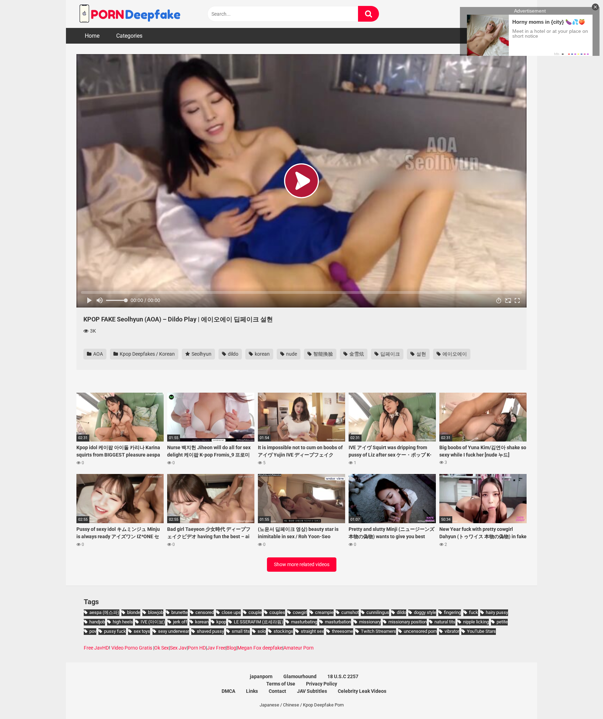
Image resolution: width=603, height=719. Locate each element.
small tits (241, 631)
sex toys (142, 631)
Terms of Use (280, 684)
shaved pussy (210, 631)
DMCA (228, 691)
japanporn (261, 676)
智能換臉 (322, 354)
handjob (97, 621)
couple (255, 612)
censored (204, 612)
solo (262, 631)
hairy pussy (497, 612)
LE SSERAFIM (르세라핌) (258, 621)
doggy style (425, 612)
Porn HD (197, 648)
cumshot (350, 612)
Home (92, 35)
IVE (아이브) (153, 621)
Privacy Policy (321, 684)
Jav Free (216, 648)
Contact (277, 691)
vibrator (452, 631)
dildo (232, 354)
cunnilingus (377, 612)
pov (92, 631)
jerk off (180, 621)
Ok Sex (161, 648)
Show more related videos (301, 564)
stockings (283, 631)
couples (277, 612)
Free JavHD (96, 648)
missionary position (407, 621)
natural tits (444, 621)
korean (262, 354)
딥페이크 (389, 354)
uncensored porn (420, 631)
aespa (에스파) (104, 612)
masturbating (304, 621)
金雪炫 (356, 354)
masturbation (338, 621)
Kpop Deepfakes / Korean (147, 354)
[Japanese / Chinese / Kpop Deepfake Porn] (128, 14)
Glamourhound (300, 676)
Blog (231, 648)
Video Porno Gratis (131, 648)
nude (291, 354)
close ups (231, 612)
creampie (324, 612)
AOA (97, 354)
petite (502, 621)
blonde (133, 612)
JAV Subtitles (312, 691)
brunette (179, 612)
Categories (129, 35)
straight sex (312, 631)
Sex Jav (178, 648)
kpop (221, 621)
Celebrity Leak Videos (362, 691)
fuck (473, 612)
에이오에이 (454, 354)
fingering (452, 612)
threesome (342, 631)
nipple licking (476, 621)
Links (252, 691)
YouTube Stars (481, 631)
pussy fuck (115, 631)
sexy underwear (173, 631)
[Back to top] (579, 698)
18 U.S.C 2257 (342, 676)
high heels (123, 621)
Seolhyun (201, 354)
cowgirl (300, 612)
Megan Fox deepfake (259, 648)
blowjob (155, 612)
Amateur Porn (298, 648)
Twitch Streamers (378, 631)
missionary (370, 621)
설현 (420, 354)
